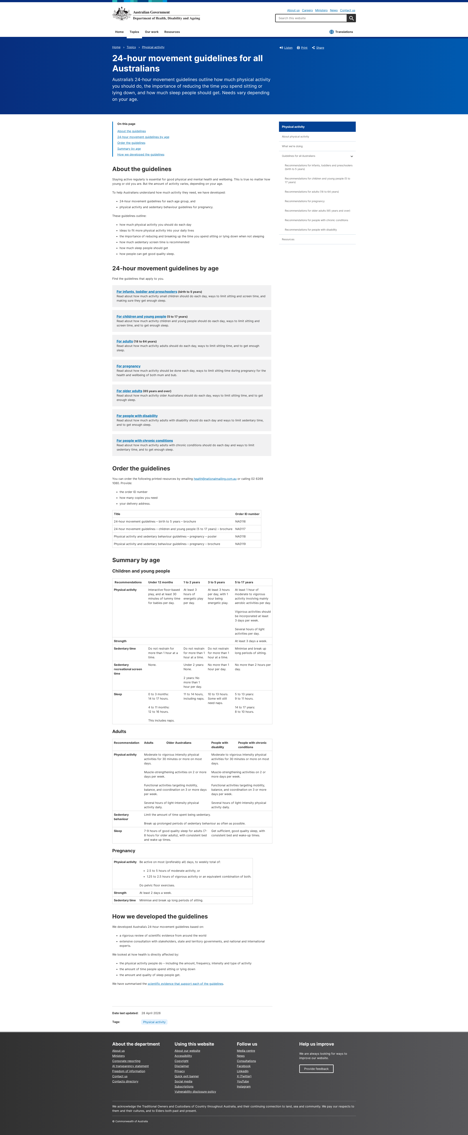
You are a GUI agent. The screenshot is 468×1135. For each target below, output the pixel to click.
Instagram (244, 1086)
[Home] (156, 13)
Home (119, 32)
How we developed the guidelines (140, 154)
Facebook (244, 1066)
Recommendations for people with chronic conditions (316, 220)
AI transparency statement (130, 1066)
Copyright (181, 1061)
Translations (344, 32)
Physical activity (153, 47)
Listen (288, 47)
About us (293, 10)
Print (304, 47)
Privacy (180, 1071)
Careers (307, 10)
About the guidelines (131, 131)
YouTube (243, 1081)
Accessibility (183, 1056)
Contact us (347, 10)
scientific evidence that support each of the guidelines (185, 983)
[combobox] (311, 18)
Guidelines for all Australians (298, 155)
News (334, 10)
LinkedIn (242, 1071)
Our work (151, 32)
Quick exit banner (187, 1076)
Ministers (321, 10)
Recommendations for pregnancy (305, 201)
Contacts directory (125, 1081)
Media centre (246, 1050)
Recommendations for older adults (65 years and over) (317, 210)
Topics (134, 32)
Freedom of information (128, 1071)
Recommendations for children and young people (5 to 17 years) (317, 180)
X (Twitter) (244, 1076)
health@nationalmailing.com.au (215, 479)
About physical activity (295, 136)
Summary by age (129, 148)
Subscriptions (184, 1086)
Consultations (246, 1061)
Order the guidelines (131, 143)
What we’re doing (292, 146)
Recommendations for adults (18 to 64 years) (312, 191)
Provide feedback (316, 1069)
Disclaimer (182, 1066)
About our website (187, 1050)
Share (320, 47)
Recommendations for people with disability (311, 229)
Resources (172, 32)
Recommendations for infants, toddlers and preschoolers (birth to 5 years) (318, 167)
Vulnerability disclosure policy (195, 1091)
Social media (183, 1081)
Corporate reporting (126, 1061)
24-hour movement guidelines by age (143, 137)
